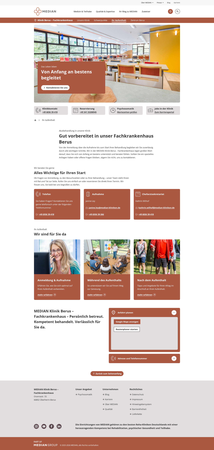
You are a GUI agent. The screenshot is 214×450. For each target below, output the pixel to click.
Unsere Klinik (83, 20)
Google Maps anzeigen (127, 321)
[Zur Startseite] (45, 11)
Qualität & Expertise (105, 11)
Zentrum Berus (138, 20)
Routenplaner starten (127, 329)
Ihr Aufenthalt (119, 20)
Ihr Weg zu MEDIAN (128, 11)
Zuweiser (146, 11)
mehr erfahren (45, 294)
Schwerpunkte (100, 20)
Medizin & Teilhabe (83, 11)
